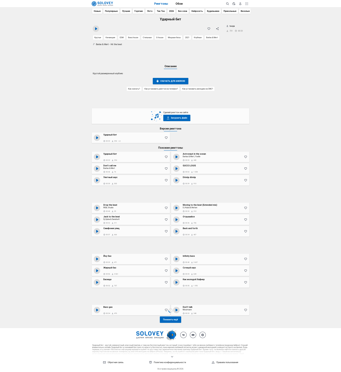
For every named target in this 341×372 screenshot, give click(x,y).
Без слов (182, 11)
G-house (159, 37)
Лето (150, 11)
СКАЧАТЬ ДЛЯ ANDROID (172, 81)
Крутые (97, 37)
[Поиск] (227, 4)
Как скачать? (134, 89)
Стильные (147, 37)
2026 (171, 11)
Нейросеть (197, 11)
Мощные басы (174, 37)
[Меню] (246, 4)
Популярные (111, 11)
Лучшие (126, 11)
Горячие (138, 11)
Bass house (133, 37)
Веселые (245, 11)
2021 (187, 37)
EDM (122, 37)
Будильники (213, 11)
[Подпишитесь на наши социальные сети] (183, 335)
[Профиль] (240, 4)
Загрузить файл (179, 118)
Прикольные (230, 11)
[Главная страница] (102, 3)
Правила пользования (227, 362)
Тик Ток (161, 11)
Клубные (198, 37)
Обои (179, 3)
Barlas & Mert (212, 37)
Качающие (110, 37)
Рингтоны (161, 3)
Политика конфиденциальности (170, 362)
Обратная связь (115, 362)
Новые (97, 11)
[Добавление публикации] (234, 4)
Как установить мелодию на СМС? (197, 89)
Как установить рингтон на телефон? (161, 89)
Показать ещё (170, 319)
